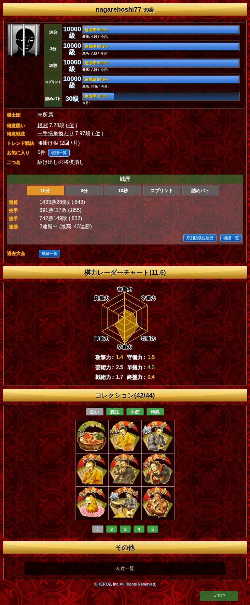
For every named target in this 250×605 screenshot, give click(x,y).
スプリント (161, 190)
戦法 (114, 411)
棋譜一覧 (59, 153)
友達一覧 (125, 568)
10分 (45, 190)
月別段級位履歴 (200, 238)
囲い (94, 411)
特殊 (155, 411)
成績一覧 (49, 253)
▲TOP (219, 596)
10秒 (123, 190)
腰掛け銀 (47, 143)
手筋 (135, 411)
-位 (70, 125)
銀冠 (42, 125)
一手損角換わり (55, 133)
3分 (84, 190)
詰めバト (200, 190)
